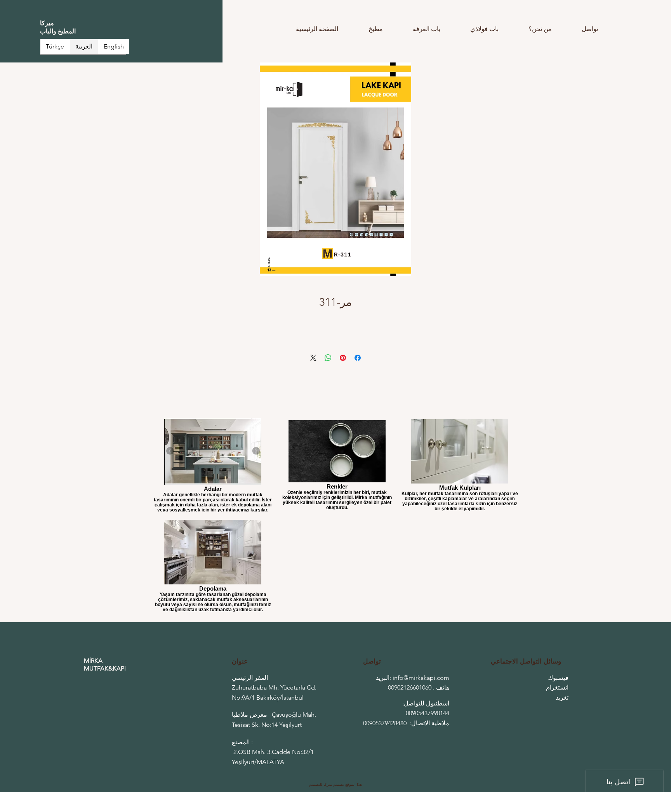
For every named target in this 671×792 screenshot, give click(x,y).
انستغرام (557, 687)
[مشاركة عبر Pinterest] (343, 357)
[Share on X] (313, 357)
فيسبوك (558, 677)
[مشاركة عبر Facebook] (357, 357)
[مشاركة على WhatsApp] (328, 357)
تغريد (562, 697)
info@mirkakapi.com (421, 677)
